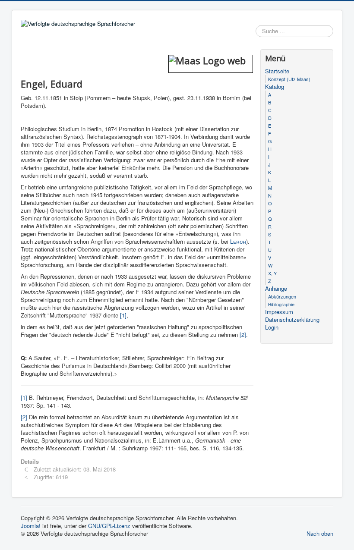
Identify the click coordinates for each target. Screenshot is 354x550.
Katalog (274, 87)
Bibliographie (281, 304)
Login (271, 327)
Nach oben (320, 533)
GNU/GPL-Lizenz (109, 526)
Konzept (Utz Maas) (289, 78)
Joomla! (31, 526)
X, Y (272, 273)
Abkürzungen (282, 296)
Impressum (279, 312)
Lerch (238, 241)
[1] (123, 315)
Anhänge (276, 288)
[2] (243, 334)
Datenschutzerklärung (292, 320)
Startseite (277, 71)
